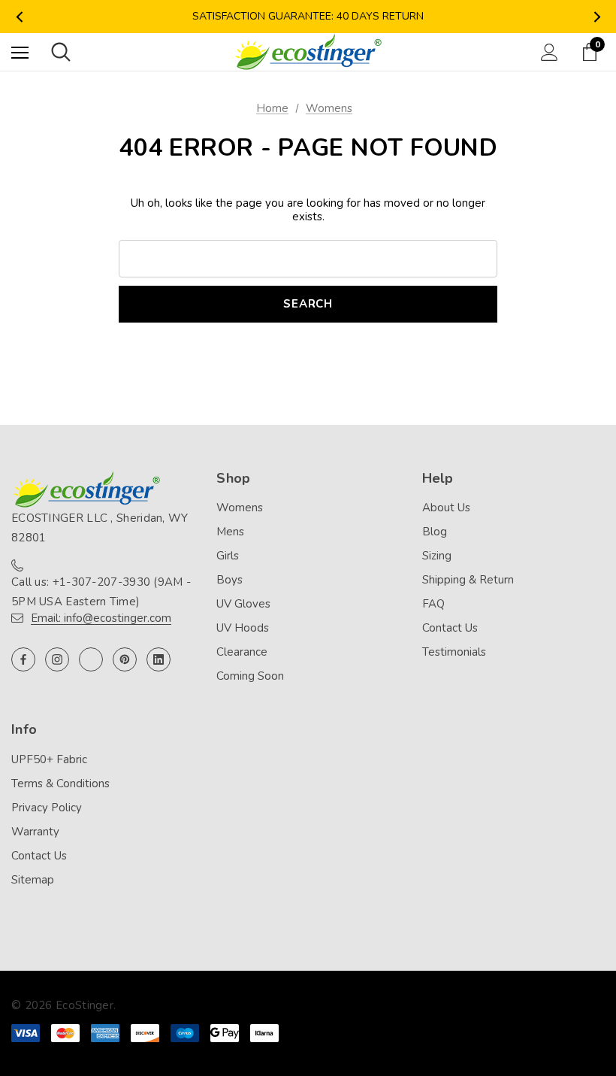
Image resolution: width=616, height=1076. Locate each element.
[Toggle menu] (20, 52)
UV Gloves (243, 603)
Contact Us (450, 627)
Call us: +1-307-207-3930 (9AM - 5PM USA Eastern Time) (101, 591)
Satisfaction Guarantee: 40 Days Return (308, 16)
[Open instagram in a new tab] (57, 659)
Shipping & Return (468, 579)
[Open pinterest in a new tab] (125, 659)
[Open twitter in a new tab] (91, 659)
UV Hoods (242, 627)
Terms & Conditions (60, 783)
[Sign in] (549, 52)
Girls (227, 555)
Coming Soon (250, 675)
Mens (230, 531)
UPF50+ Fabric (49, 759)
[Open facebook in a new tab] (23, 659)
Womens (239, 507)
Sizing (436, 555)
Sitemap (32, 879)
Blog (434, 531)
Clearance (241, 651)
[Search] (61, 52)
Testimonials (454, 651)
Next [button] (597, 17)
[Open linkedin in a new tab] (158, 659)
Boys (229, 579)
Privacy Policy (46, 807)
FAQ (433, 603)
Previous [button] (19, 17)
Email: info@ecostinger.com (101, 618)
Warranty (35, 831)
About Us (446, 507)
